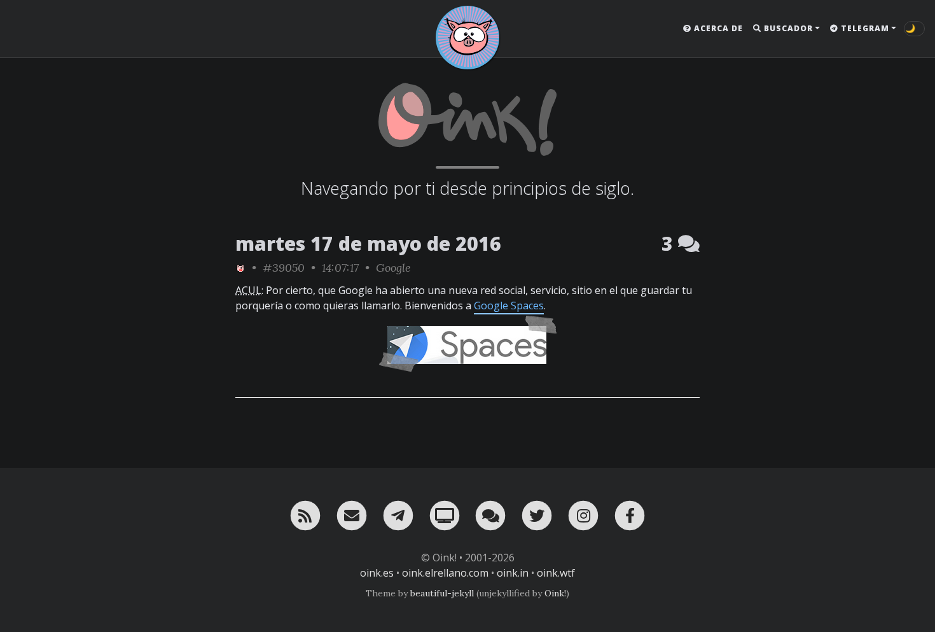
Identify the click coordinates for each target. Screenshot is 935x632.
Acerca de (717, 28)
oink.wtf (556, 573)
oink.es (377, 573)
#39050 (284, 267)
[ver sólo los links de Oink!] (240, 267)
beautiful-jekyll (442, 593)
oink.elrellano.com (445, 573)
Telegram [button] (863, 28)
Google (393, 267)
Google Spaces (509, 305)
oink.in (513, 573)
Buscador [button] (787, 28)
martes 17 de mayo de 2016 (368, 243)
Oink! (555, 593)
